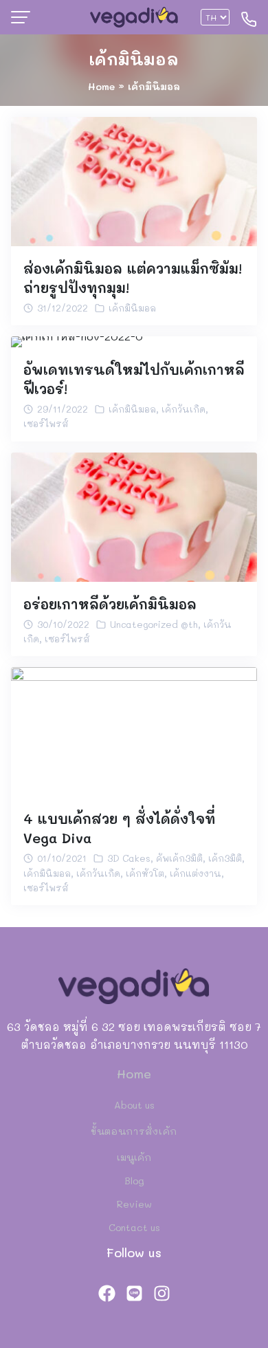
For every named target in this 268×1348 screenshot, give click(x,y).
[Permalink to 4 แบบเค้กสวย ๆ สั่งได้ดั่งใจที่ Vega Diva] (134, 730)
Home (101, 86)
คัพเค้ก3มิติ (179, 858)
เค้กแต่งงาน (195, 873)
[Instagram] (161, 1293)
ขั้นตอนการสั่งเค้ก (134, 1131)
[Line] (134, 1293)
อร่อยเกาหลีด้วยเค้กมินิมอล (110, 604)
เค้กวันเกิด (183, 409)
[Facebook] (106, 1293)
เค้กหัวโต (145, 873)
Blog (134, 1180)
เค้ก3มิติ (225, 858)
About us (134, 1104)
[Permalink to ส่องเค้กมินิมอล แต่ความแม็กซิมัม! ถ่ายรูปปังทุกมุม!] (134, 180)
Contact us (134, 1227)
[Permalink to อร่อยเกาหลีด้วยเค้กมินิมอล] (134, 515)
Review (134, 1203)
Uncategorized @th (154, 624)
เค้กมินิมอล (134, 58)
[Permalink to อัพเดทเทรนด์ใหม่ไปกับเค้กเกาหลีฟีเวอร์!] (77, 340)
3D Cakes (128, 858)
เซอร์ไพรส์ (46, 423)
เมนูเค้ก (134, 1157)
